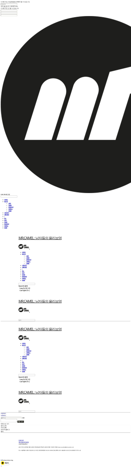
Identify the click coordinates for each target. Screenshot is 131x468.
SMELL (6, 226)
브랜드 (6, 200)
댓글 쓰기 (20, 421)
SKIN (5, 222)
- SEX (9, 203)
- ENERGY (10, 207)
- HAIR (9, 211)
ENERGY (6, 224)
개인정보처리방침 (24, 442)
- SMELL (10, 209)
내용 (23, 418)
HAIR (5, 228)
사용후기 (6, 213)
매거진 (6, 201)
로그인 (6, 6)
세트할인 (6, 215)
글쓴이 (3, 418)
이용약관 (21, 440)
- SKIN (10, 205)
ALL (5, 218)
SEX (5, 220)
